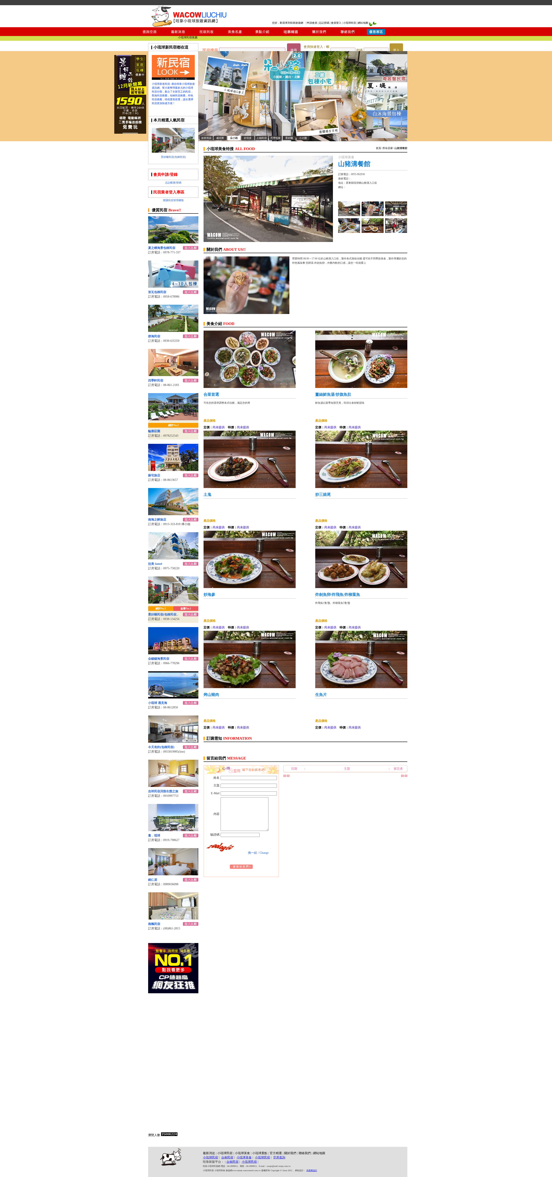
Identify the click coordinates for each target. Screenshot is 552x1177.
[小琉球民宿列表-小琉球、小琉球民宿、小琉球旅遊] (206, 35)
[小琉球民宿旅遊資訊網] (188, 26)
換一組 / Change (258, 852)
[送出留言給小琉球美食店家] (241, 867)
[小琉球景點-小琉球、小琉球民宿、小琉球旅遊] (262, 35)
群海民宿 (154, 336)
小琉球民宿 (349, 22)
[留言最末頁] (406, 776)
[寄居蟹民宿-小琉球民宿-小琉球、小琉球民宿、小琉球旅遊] (386, 81)
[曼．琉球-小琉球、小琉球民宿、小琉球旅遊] (173, 830)
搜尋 (293, 50)
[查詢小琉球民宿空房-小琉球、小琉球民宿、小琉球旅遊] (149, 35)
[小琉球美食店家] (349, 215)
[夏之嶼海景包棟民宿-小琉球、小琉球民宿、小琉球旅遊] (173, 242)
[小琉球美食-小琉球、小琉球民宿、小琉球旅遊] (234, 35)
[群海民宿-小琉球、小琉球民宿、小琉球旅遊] (173, 331)
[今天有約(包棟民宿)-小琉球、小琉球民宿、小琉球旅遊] (173, 741)
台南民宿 (227, 1157)
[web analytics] (169, 1135)
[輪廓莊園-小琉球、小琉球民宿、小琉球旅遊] (173, 419)
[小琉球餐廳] (396, 215)
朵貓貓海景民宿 (158, 658)
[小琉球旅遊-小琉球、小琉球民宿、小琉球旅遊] (173, 78)
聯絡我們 (305, 1153)
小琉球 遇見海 (157, 703)
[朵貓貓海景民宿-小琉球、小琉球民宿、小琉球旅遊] (173, 653)
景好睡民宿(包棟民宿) (173, 157)
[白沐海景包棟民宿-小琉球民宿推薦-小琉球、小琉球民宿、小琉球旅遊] (386, 137)
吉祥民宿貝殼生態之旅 (163, 791)
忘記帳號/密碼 (173, 182)
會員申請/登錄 (165, 174)
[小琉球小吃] (349, 232)
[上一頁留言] (288, 776)
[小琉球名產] (373, 232)
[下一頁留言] (402, 776)
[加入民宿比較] (190, 248)
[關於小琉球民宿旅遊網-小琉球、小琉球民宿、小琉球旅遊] (319, 35)
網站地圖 (363, 22)
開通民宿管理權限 (173, 200)
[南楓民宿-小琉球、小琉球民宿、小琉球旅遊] (173, 918)
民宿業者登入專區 (168, 192)
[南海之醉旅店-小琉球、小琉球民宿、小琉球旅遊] (173, 514)
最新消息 (209, 1153)
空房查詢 (279, 1157)
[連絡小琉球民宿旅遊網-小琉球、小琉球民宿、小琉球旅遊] (347, 35)
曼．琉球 (154, 835)
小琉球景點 (259, 1153)
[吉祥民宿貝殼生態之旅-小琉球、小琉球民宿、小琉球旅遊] (173, 786)
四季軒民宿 (155, 380)
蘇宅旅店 (154, 475)
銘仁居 (152, 879)
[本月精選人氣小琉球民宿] (173, 151)
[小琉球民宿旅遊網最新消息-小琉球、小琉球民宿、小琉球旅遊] (178, 35)
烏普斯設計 (311, 1170)
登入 (396, 50)
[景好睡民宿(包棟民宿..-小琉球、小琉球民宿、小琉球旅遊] (173, 602)
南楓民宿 (154, 924)
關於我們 (290, 1153)
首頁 (378, 148)
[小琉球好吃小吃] (396, 232)
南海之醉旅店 (157, 519)
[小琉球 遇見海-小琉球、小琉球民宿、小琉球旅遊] (173, 697)
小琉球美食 (242, 1153)
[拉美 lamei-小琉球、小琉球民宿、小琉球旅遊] (173, 558)
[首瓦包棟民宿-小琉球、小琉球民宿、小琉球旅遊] (173, 286)
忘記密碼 (324, 22)
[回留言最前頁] (284, 776)
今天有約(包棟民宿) (161, 747)
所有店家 (388, 148)
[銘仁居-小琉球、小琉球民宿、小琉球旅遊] (173, 874)
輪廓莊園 (154, 431)
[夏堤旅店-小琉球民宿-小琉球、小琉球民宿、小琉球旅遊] (386, 109)
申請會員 (312, 22)
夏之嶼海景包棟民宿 (161, 248)
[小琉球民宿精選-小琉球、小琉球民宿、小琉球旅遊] (290, 35)
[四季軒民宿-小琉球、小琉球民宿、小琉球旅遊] (173, 375)
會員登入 (336, 22)
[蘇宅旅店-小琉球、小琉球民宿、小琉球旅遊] (173, 470)
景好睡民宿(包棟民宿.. (163, 614)
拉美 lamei (155, 563)
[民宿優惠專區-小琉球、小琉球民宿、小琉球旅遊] (376, 35)
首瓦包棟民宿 (157, 292)
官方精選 (276, 1153)
